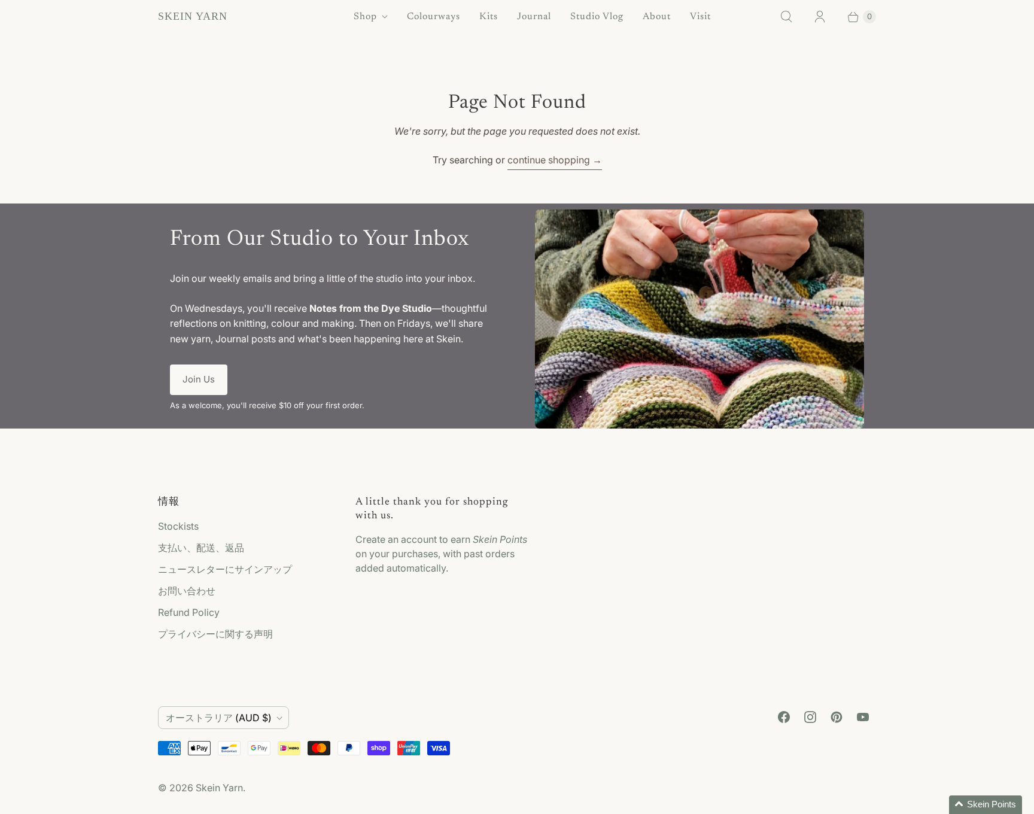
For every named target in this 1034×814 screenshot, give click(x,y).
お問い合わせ (186, 591)
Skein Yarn (219, 788)
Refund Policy (189, 612)
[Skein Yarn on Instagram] (810, 717)
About (657, 17)
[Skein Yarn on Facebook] (784, 717)
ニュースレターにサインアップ (225, 569)
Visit (700, 17)
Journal (534, 17)
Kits (488, 17)
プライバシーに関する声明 (215, 634)
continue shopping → (554, 160)
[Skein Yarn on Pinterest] (836, 717)
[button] (985, 804)
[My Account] (820, 16)
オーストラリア (219, 718)
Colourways (433, 17)
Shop (365, 17)
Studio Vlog (597, 17)
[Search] (786, 16)
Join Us (199, 379)
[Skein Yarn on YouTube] (863, 717)
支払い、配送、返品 (201, 548)
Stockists (178, 526)
